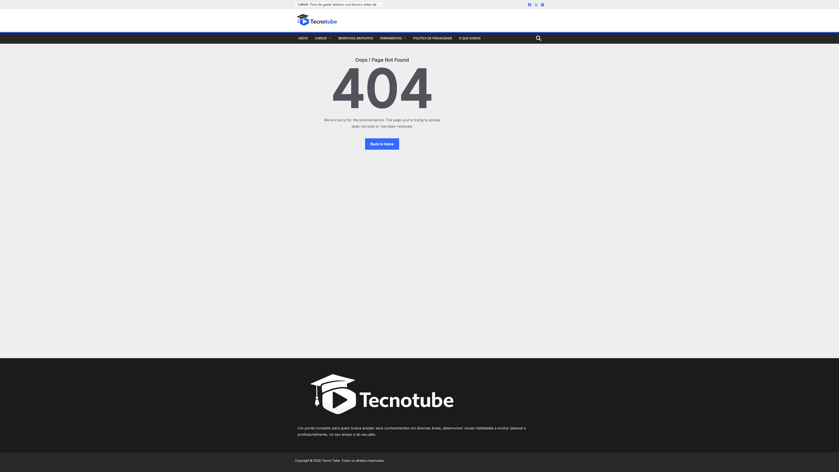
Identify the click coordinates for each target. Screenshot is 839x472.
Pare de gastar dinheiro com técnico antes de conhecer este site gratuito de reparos (346, 4)
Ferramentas (391, 38)
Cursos (321, 38)
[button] (329, 38)
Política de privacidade (432, 38)
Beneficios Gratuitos (355, 38)
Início (303, 38)
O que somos (470, 38)
